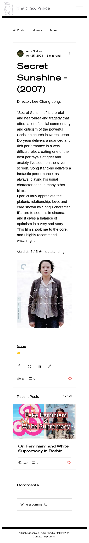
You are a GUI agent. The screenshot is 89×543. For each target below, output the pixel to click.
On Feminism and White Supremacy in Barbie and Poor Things (43, 448)
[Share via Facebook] (19, 366)
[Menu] (79, 9)
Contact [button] (37, 536)
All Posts (18, 30)
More (53, 30)
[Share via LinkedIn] (39, 366)
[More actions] (69, 53)
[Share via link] (49, 366)
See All (67, 396)
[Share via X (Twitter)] (29, 366)
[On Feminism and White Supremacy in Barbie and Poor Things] (44, 421)
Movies (37, 30)
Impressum (50, 536)
